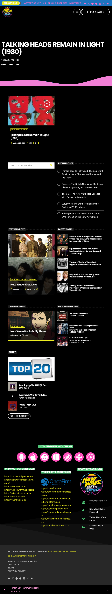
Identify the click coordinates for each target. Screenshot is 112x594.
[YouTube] (85, 4)
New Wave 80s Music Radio (62, 551)
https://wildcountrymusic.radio (19, 490)
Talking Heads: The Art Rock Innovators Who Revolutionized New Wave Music (85, 288)
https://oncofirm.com (51, 488)
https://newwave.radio (15, 486)
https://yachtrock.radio (15, 500)
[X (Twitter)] (89, 4)
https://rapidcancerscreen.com (56, 505)
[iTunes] (96, 4)
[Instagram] (100, 4)
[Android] (108, 4)
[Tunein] (92, 4)
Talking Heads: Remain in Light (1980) (29, 136)
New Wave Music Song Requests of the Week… (83, 327)
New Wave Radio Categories (24, 279)
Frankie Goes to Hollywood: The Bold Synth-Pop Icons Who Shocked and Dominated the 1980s (83, 174)
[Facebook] (104, 4)
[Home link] (7, 12)
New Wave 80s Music (23, 284)
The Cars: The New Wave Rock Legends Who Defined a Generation (85, 263)
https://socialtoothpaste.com (18, 476)
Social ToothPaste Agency (22, 556)
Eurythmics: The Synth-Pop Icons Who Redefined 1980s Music (84, 275)
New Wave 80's (18, 326)
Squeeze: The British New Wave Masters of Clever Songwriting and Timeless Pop (85, 251)
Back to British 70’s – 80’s (78, 338)
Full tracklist (19, 416)
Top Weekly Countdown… (79, 313)
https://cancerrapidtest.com (54, 508)
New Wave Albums (19, 130)
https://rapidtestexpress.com (55, 525)
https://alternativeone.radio (17, 493)
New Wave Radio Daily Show (28, 331)
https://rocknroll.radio (14, 496)
